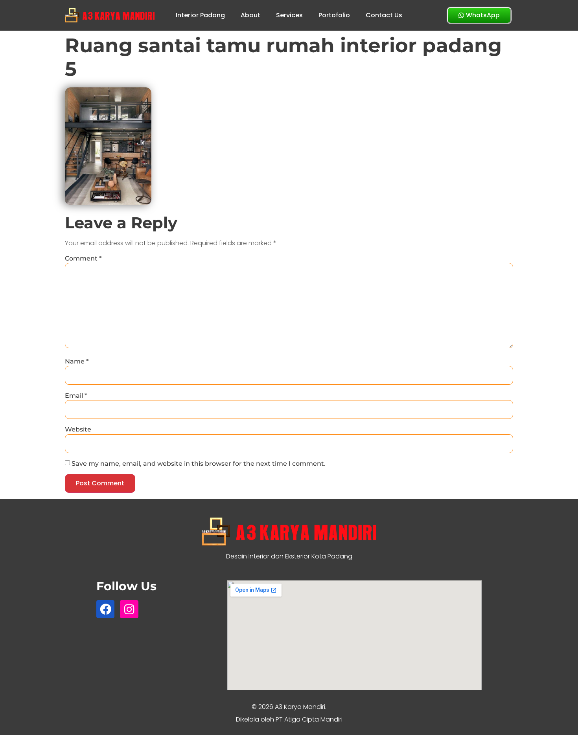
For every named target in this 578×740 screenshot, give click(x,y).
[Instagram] (129, 609)
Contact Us (384, 15)
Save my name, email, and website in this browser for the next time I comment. (199, 464)
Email (76, 396)
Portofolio (334, 15)
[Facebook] (105, 609)
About (250, 15)
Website (78, 429)
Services (289, 15)
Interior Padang (200, 15)
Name (76, 361)
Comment (83, 258)
